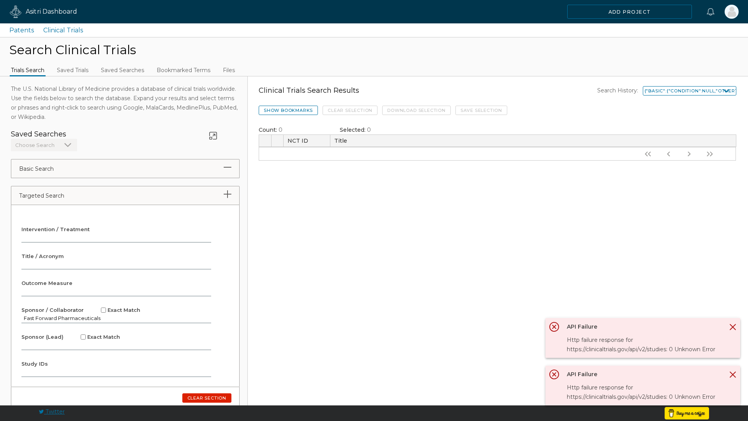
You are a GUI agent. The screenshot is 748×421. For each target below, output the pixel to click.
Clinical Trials (63, 30)
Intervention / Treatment (55, 229)
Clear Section (206, 398)
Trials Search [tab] (27, 70)
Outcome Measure (46, 283)
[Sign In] (732, 12)
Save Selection (481, 110)
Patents (21, 30)
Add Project (630, 12)
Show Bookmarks (288, 110)
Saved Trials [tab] (72, 70)
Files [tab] (229, 70)
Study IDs (34, 364)
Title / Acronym (42, 256)
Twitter (54, 411)
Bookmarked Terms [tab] (183, 70)
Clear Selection (350, 110)
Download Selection (416, 110)
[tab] (227, 167)
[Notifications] (710, 11)
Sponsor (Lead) (70, 337)
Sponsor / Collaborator (80, 310)
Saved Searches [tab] (122, 70)
